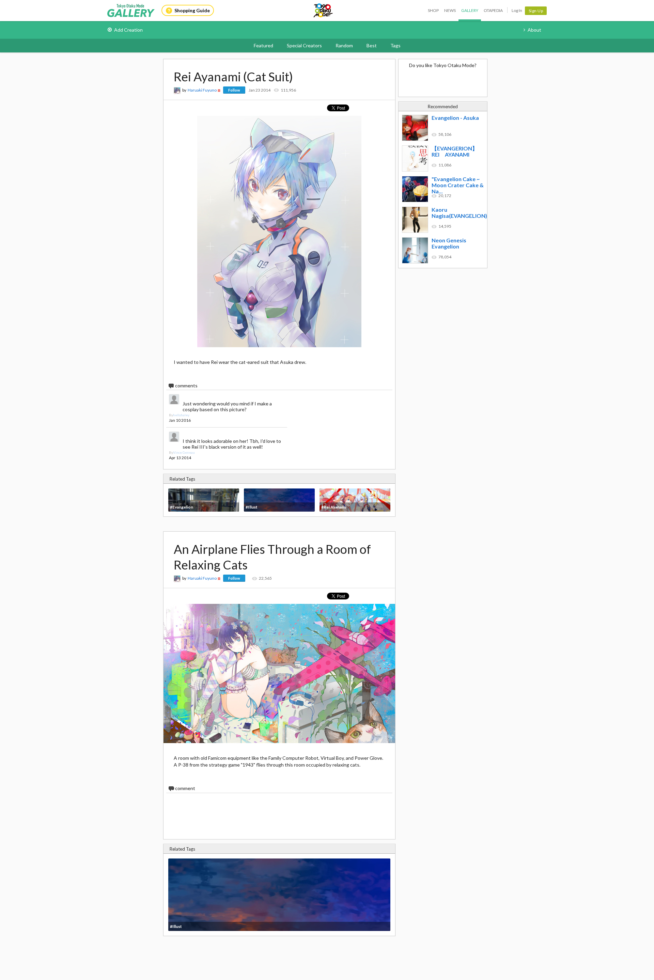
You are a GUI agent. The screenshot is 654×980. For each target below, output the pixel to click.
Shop (433, 10)
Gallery (469, 10)
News (450, 10)
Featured (263, 45)
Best (372, 45)
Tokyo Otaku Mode (323, 10)
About (534, 30)
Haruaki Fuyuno (202, 90)
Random (344, 45)
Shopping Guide (192, 10)
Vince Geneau (184, 452)
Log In (517, 10)
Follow (234, 90)
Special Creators (304, 45)
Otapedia (493, 10)
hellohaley (181, 415)
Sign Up (536, 10)
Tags (395, 45)
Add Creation (128, 30)
